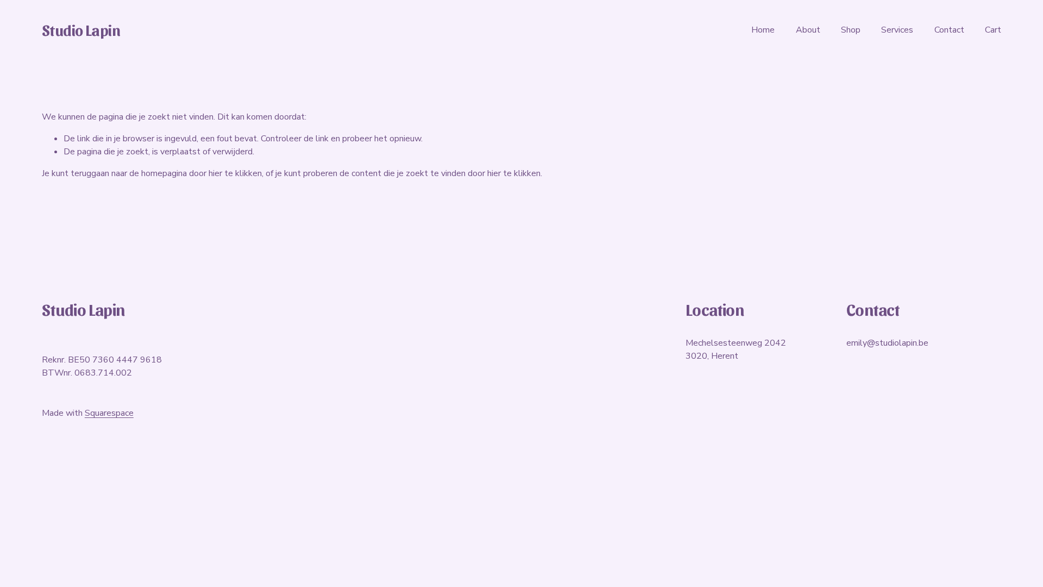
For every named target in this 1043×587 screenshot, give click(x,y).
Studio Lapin (81, 30)
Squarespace (109, 413)
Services (897, 30)
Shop (850, 30)
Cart (993, 30)
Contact (949, 30)
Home (763, 30)
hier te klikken (235, 173)
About (808, 30)
